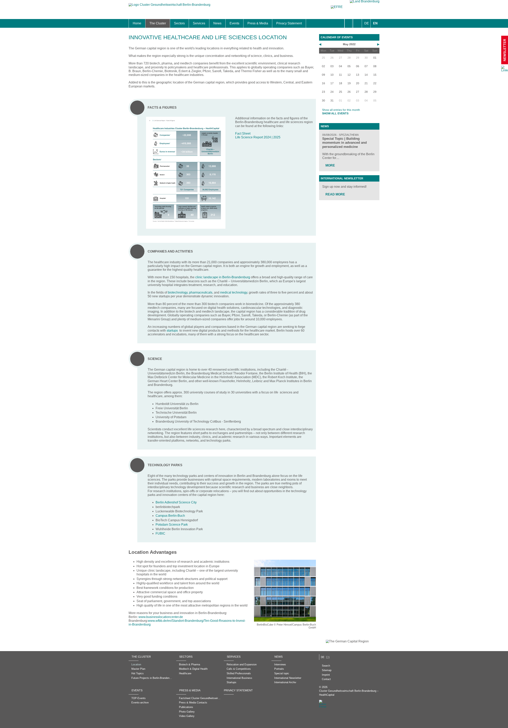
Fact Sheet (242, 133)
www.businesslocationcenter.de (161, 617)
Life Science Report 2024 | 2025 (257, 137)
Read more (335, 194)
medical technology (233, 292)
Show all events (335, 113)
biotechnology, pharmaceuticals (190, 292)
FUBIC (160, 533)
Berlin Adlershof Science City (176, 502)
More (330, 165)
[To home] (169, 6)
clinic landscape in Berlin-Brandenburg (222, 277)
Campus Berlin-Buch (170, 515)
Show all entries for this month (341, 109)
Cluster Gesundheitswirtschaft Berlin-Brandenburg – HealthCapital (348, 692)
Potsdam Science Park (172, 524)
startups (172, 330)
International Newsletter (342, 178)
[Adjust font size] (357, 23)
